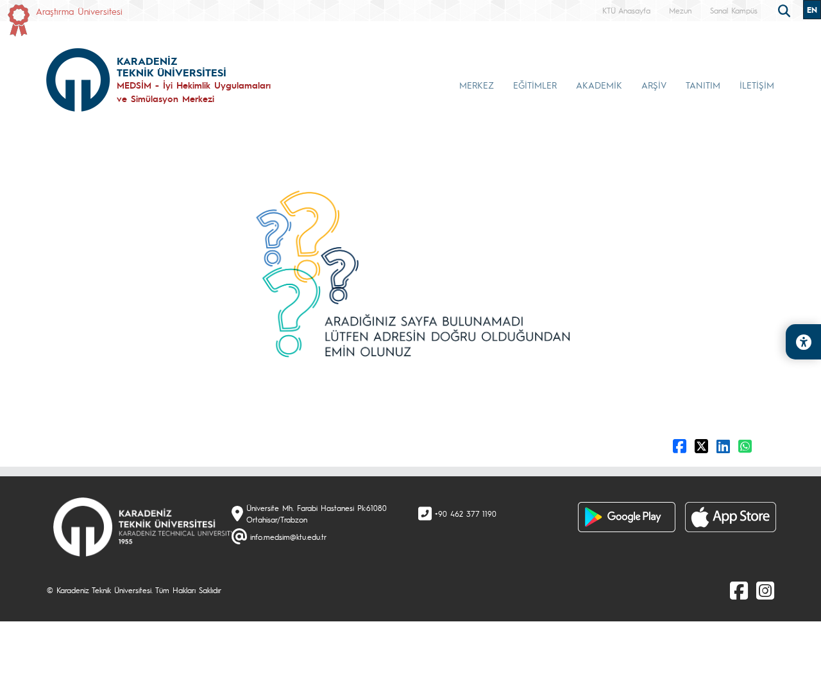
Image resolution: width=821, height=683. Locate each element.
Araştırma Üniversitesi (79, 11)
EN (812, 9)
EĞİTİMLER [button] (535, 85)
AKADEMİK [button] (599, 85)
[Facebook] (739, 589)
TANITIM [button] (703, 85)
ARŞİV (653, 85)
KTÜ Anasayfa (626, 10)
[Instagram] (765, 589)
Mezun (680, 10)
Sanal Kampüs (734, 10)
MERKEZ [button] (476, 85)
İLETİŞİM (757, 85)
